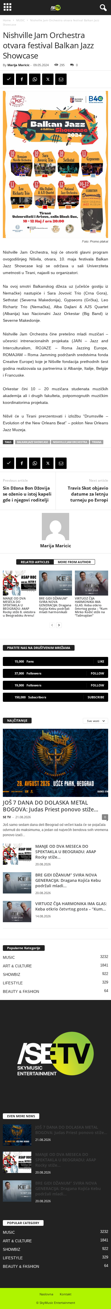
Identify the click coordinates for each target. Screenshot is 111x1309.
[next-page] (59, 625)
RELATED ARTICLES (35, 562)
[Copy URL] (8, 79)
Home (7, 20)
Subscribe (96, 697)
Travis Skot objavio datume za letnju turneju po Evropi (88, 494)
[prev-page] (52, 625)
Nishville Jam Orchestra (70, 442)
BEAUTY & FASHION (21, 991)
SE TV (7, 817)
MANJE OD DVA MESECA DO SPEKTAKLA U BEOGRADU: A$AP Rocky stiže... (65, 852)
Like (101, 661)
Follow (97, 673)
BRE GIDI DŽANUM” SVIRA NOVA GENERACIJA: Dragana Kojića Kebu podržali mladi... (68, 880)
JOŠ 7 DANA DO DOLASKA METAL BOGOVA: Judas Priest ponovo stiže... (50, 806)
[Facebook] (21, 79)
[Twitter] (48, 79)
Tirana (96, 442)
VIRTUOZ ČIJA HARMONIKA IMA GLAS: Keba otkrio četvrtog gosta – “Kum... (71, 906)
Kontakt (65, 1294)
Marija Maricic (18, 65)
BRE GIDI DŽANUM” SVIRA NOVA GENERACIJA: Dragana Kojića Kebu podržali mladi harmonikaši (55, 605)
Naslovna (46, 1294)
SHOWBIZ (11, 974)
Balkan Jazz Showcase (32, 442)
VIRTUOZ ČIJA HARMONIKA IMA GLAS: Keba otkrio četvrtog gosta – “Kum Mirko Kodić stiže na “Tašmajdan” (91, 606)
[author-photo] (55, 526)
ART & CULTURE (17, 966)
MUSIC (20, 20)
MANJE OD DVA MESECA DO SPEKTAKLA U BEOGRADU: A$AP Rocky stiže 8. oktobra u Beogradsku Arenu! (19, 606)
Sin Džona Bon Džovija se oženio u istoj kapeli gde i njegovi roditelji (27, 494)
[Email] (61, 79)
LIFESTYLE (13, 983)
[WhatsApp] (34, 79)
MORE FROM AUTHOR (74, 562)
